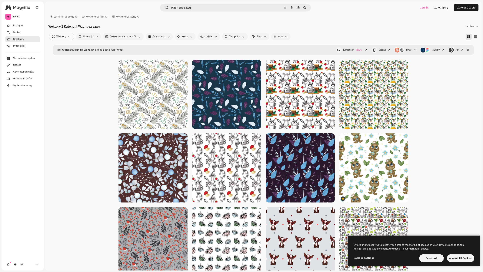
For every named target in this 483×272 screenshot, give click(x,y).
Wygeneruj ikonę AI (127, 16)
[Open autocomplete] (165, 7)
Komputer (352, 49)
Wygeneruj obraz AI (66, 16)
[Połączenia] (8, 264)
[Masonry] (469, 37)
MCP (408, 49)
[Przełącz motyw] (22, 264)
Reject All (431, 258)
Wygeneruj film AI (97, 16)
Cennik (424, 7)
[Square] (475, 37)
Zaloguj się (441, 7)
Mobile (382, 49)
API (457, 49)
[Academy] (15, 264)
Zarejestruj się (466, 7)
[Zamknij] (467, 50)
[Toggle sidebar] (37, 8)
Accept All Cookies (460, 258)
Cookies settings (364, 258)
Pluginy (436, 49)
